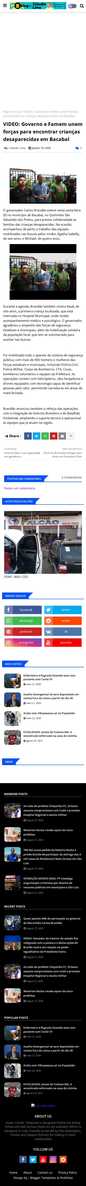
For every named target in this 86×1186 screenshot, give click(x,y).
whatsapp (26, 621)
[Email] (62, 436)
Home (13, 1172)
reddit (66, 621)
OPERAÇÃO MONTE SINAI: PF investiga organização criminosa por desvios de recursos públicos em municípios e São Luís (51, 883)
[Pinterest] (53, 436)
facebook (26, 610)
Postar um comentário (19, 488)
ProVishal (66, 1178)
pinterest (26, 632)
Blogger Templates (43, 1178)
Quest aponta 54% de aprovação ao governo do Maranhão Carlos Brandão (51, 921)
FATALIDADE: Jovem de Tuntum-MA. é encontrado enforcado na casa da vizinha (50, 734)
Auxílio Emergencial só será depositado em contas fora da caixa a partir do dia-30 (51, 696)
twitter (66, 610)
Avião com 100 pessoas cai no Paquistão (49, 713)
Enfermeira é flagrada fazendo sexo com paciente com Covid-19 (49, 677)
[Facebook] (28, 436)
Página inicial (12, 112)
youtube (66, 642)
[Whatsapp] (45, 436)
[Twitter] (36, 436)
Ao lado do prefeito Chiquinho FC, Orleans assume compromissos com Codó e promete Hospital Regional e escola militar (51, 810)
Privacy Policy (67, 1172)
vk (65, 632)
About (27, 1172)
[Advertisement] (43, 59)
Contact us (45, 1172)
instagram (26, 642)
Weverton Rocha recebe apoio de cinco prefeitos (48, 832)
